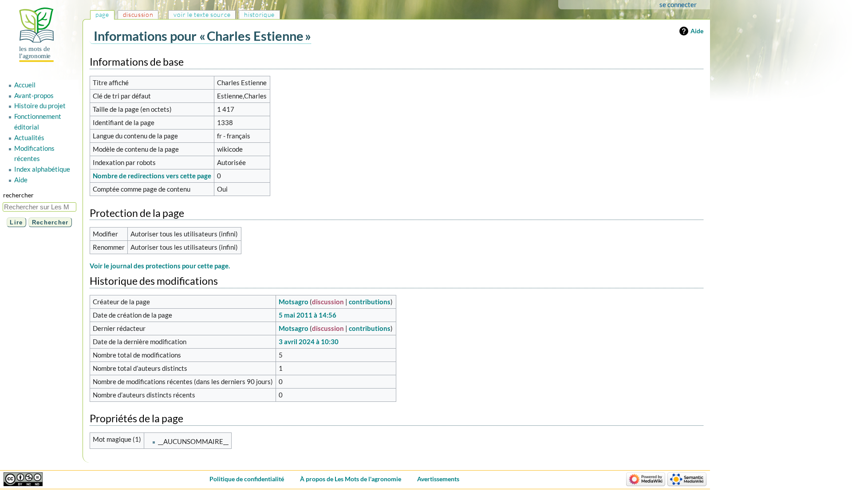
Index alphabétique (42, 169)
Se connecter (678, 4)
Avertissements (438, 479)
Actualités (29, 137)
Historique (259, 14)
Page (102, 14)
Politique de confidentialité (246, 479)
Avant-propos (34, 95)
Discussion (138, 14)
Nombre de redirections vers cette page (152, 176)
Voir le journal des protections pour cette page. (160, 266)
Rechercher (18, 195)
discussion (328, 302)
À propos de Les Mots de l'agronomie (350, 479)
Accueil (25, 85)
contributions (369, 302)
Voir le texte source (202, 14)
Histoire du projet (40, 106)
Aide (696, 31)
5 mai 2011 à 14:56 (307, 315)
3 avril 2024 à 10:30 (309, 342)
